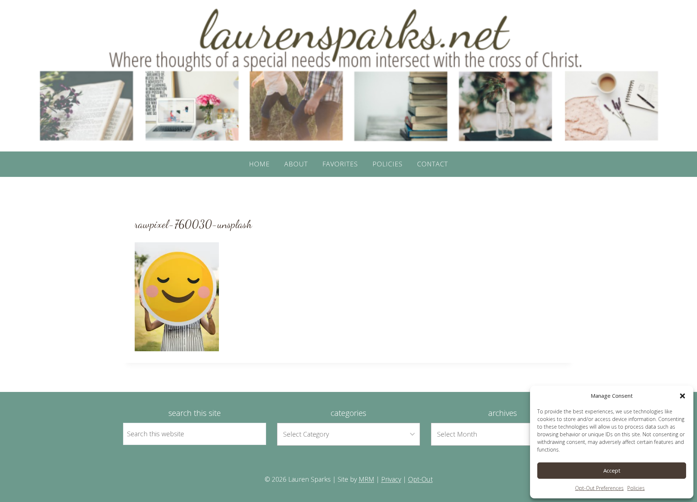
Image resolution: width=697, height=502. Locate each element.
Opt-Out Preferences (599, 488)
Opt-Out (420, 479)
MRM (366, 479)
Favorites (340, 163)
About (296, 163)
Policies (636, 488)
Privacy (391, 479)
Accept (611, 470)
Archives (502, 412)
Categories (348, 412)
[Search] (252, 434)
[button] (682, 396)
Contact (432, 163)
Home (259, 163)
